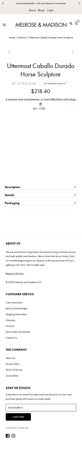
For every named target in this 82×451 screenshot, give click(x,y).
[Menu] (4, 25)
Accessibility (12, 375)
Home (12, 37)
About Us (10, 358)
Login (50, 10)
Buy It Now (40, 177)
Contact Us (11, 337)
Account (10, 326)
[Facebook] (8, 436)
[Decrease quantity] (7, 148)
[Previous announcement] (3, 3)
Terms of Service (14, 369)
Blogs (41, 10)
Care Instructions (14, 302)
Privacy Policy (12, 364)
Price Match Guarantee (18, 331)
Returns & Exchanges (16, 308)
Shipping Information (16, 314)
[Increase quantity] (21, 148)
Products (22, 37)
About (32, 10)
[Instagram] (13, 436)
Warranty (10, 320)
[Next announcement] (79, 3)
